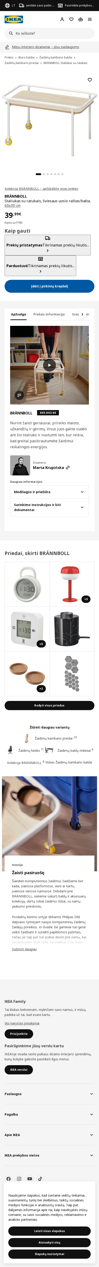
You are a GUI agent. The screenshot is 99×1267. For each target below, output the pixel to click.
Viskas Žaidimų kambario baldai (68, 762)
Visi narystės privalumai (22, 1023)
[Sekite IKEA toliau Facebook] (8, 1179)
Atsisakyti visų (49, 1242)
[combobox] (48, 33)
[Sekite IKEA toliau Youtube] (30, 1179)
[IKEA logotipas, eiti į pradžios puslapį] (14, 19)
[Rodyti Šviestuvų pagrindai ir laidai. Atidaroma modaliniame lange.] (72, 629)
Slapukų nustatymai (49, 1254)
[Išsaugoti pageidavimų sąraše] (89, 79)
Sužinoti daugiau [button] (24, 949)
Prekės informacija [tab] (49, 314)
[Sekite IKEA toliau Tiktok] (40, 1179)
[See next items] (82, 314)
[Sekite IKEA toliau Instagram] (19, 1179)
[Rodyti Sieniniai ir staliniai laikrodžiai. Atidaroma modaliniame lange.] (27, 584)
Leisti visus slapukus (49, 1231)
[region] (49, 119)
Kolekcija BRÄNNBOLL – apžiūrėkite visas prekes (41, 188)
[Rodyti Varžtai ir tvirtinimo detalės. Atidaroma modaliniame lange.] (72, 673)
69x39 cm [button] (12, 205)
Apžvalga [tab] (18, 314)
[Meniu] (89, 19)
